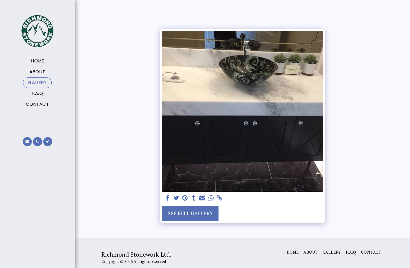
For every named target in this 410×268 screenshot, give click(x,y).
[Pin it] (185, 198)
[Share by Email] (202, 198)
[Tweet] (176, 198)
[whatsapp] (211, 198)
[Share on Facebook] (167, 198)
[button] (27, 141)
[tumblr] (194, 198)
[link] (220, 198)
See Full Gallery (190, 213)
